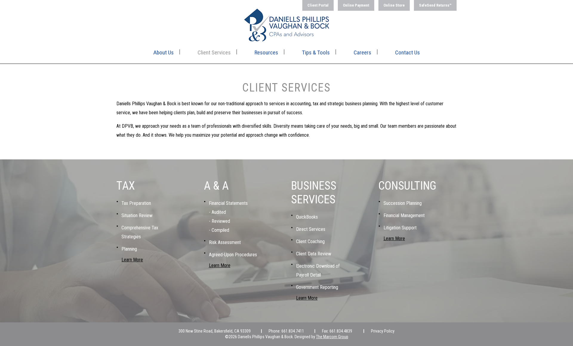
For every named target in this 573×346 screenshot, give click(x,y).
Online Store (394, 5)
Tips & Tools (316, 52)
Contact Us (407, 52)
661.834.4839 (340, 331)
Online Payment (356, 5)
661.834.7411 (292, 331)
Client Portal (318, 5)
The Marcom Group (332, 336)
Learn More (132, 260)
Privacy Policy (383, 331)
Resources (266, 52)
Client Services (214, 52)
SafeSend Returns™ (435, 5)
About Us (163, 52)
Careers (362, 52)
